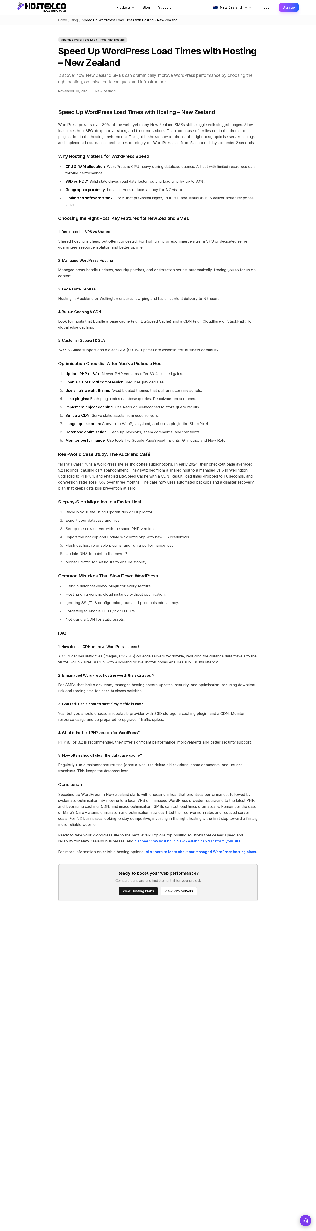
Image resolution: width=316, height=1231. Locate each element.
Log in (268, 7)
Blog (146, 7)
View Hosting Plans (138, 891)
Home (62, 20)
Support (164, 7)
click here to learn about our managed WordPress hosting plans (201, 851)
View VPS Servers (178, 891)
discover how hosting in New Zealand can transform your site (187, 841)
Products (123, 7)
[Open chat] (305, 1220)
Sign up (289, 7)
